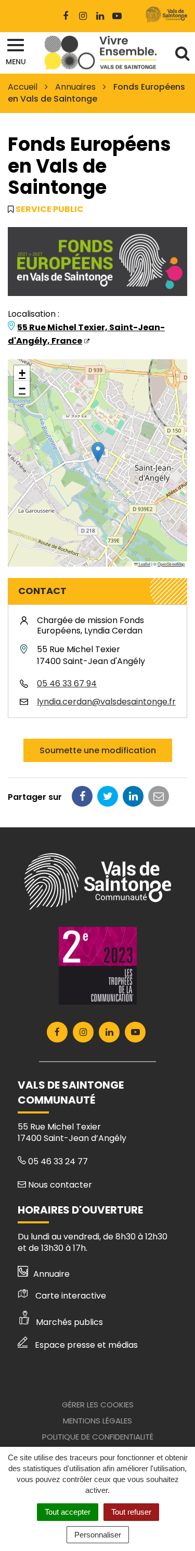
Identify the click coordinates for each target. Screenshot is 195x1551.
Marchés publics (69, 1322)
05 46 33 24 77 (57, 1161)
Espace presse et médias (86, 1345)
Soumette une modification (98, 750)
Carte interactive (70, 1296)
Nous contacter (59, 1185)
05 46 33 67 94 (67, 683)
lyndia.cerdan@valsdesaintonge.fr (106, 702)
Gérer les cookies (98, 1404)
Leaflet (144, 564)
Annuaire (51, 1274)
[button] (98, 452)
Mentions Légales (97, 1420)
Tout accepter (67, 1511)
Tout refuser (131, 1511)
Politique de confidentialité (97, 1436)
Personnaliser (97, 1534)
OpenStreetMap (171, 564)
